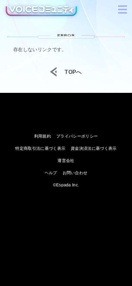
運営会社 (66, 161)
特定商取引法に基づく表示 (40, 148)
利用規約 (42, 136)
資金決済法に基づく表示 (94, 148)
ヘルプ (51, 173)
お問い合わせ (75, 173)
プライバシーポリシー (77, 136)
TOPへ (73, 72)
